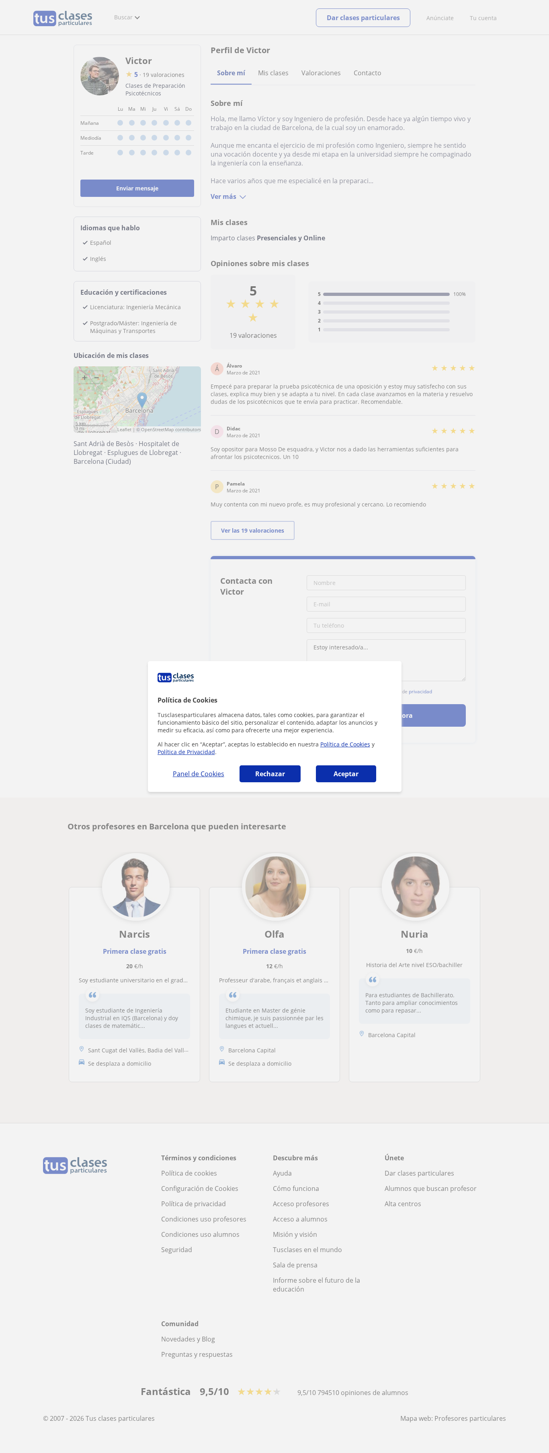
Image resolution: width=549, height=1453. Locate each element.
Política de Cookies (345, 744)
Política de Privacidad (186, 752)
